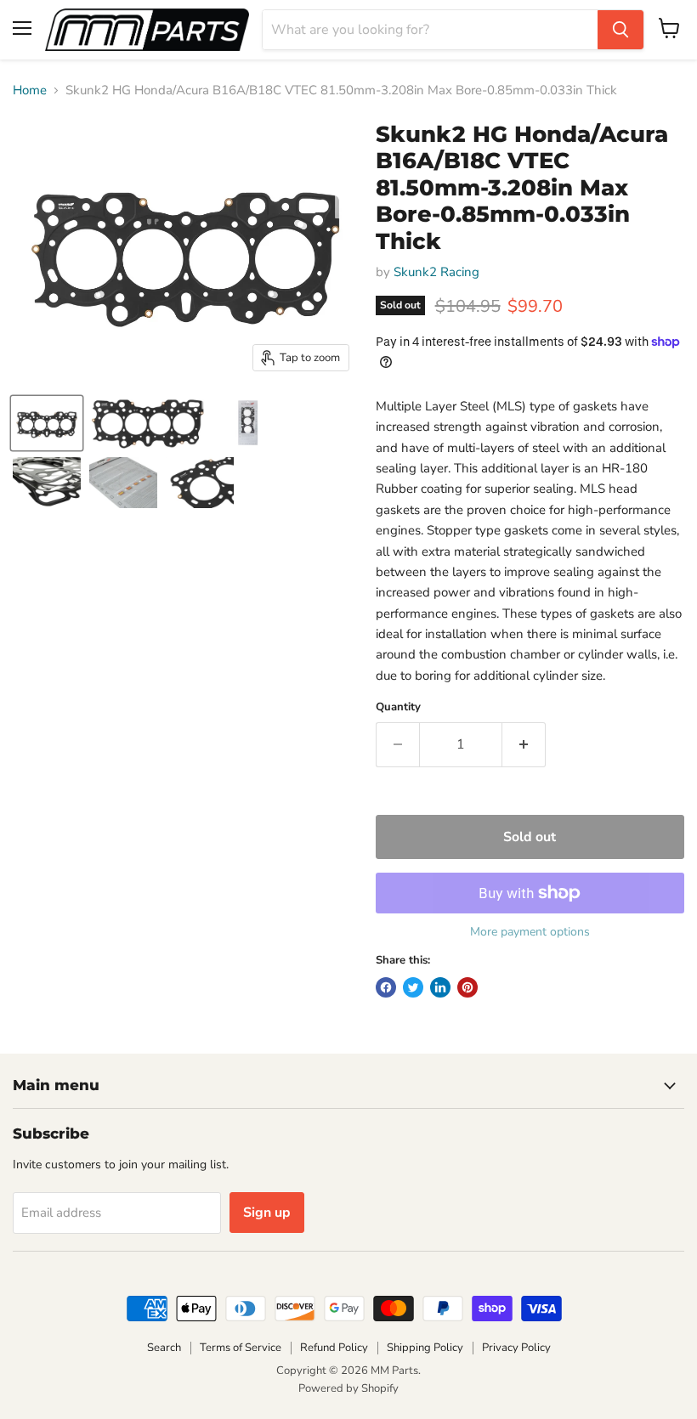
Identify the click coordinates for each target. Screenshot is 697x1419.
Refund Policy (334, 1347)
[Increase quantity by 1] (524, 744)
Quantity (398, 707)
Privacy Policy (516, 1347)
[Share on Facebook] (386, 987)
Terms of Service (240, 1347)
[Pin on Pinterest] (467, 987)
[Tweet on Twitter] (413, 987)
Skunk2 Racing (436, 271)
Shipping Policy (425, 1347)
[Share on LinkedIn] (440, 987)
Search (164, 1347)
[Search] (620, 29)
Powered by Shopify (348, 1388)
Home (30, 90)
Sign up (267, 1212)
